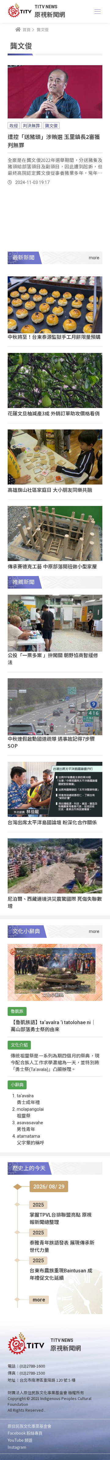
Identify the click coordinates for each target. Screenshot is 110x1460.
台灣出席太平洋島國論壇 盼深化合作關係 (52, 822)
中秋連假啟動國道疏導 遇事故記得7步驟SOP (51, 742)
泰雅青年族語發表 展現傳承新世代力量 (62, 1246)
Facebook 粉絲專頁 (25, 1433)
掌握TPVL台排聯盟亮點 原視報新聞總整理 (61, 1218)
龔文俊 (51, 125)
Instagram (17, 1447)
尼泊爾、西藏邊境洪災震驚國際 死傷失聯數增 (55, 902)
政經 (13, 125)
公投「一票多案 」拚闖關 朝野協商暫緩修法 (53, 658)
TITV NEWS (46, 6)
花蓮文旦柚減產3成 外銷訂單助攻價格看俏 (54, 413)
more (39, 1300)
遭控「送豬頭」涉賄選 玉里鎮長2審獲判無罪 (54, 141)
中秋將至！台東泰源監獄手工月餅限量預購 (54, 336)
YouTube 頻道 (20, 1440)
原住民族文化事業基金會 (29, 1426)
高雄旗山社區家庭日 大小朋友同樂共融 (50, 489)
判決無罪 (31, 125)
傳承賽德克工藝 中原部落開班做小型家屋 (52, 566)
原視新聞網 (50, 14)
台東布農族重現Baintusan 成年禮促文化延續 (61, 1274)
